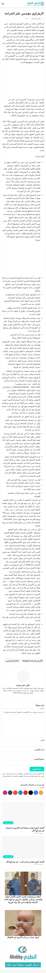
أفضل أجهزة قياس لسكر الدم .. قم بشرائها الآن (25, 862)
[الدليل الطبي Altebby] (35, 4)
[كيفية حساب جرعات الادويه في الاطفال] (23, 923)
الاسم (42, 740)
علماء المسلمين (11, 661)
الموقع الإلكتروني (39, 759)
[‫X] (21, 696)
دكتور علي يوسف (36, 18)
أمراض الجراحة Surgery (32, 661)
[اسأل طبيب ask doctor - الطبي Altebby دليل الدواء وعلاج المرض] (23, 956)
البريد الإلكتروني (39, 749)
